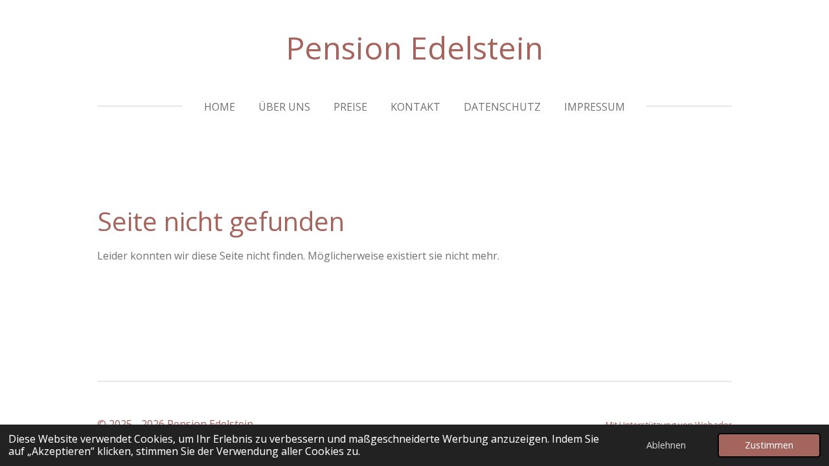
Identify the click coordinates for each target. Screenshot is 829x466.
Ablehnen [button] (666, 445)
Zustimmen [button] (769, 445)
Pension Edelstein (414, 48)
